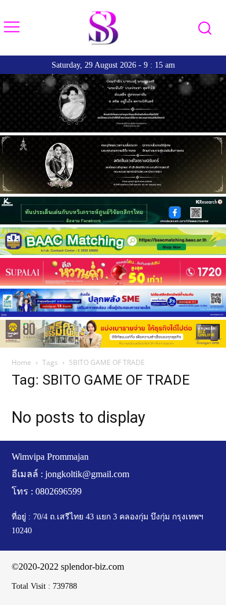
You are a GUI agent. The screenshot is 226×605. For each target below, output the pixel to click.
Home (21, 362)
